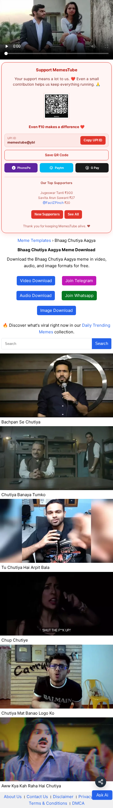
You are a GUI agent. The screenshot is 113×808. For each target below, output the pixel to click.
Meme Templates (34, 240)
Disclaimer (63, 796)
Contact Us (37, 796)
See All (73, 214)
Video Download (36, 280)
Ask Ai (102, 794)
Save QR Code (56, 155)
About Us (13, 796)
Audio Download (36, 295)
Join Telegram (79, 280)
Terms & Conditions (48, 803)
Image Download (56, 310)
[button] (100, 781)
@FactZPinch (53, 203)
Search (101, 343)
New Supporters (47, 214)
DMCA (78, 803)
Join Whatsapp (79, 295)
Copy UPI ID (93, 140)
